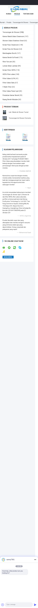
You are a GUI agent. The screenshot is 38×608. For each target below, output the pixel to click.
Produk (17, 14)
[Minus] (35, 559)
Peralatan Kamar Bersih (11, 95)
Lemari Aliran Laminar (10, 66)
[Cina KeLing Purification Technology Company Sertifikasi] (8, 137)
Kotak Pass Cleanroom (11, 45)
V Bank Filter (7, 87)
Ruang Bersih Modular (10, 99)
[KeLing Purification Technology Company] (19, 9)
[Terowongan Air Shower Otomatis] (4, 118)
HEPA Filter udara (9, 74)
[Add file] (2, 604)
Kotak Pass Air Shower (11, 49)
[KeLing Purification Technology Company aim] (5, 252)
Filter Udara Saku (9, 83)
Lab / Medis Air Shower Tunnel (18, 112)
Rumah (8, 14)
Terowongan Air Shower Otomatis (20, 118)
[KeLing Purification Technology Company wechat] (15, 248)
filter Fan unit (7, 62)
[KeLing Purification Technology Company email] (5, 248)
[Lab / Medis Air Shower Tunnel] (4, 112)
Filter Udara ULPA (9, 78)
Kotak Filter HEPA (9, 70)
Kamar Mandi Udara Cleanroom (13, 36)
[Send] (35, 604)
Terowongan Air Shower (20, 22)
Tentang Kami (28, 14)
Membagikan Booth (9, 53)
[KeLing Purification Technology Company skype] (21, 248)
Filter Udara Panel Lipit (11, 91)
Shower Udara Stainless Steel (13, 41)
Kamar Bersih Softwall (10, 57)
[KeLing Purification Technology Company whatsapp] (10, 248)
